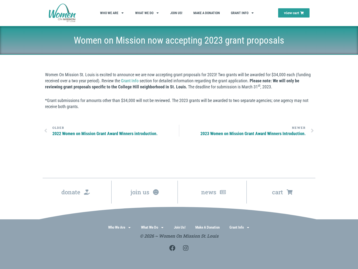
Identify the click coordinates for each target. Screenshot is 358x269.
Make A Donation (206, 13)
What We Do (144, 13)
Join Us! (176, 13)
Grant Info (239, 13)
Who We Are (109, 13)
